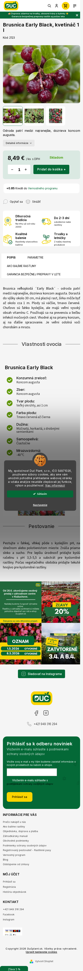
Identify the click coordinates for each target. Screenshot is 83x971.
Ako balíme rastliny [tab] (21, 266)
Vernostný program (14, 855)
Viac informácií (55, 485)
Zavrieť (48, 200)
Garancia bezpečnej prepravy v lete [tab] (34, 274)
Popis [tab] (11, 257)
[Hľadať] (50, 6)
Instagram (45, 713)
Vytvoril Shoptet (44, 961)
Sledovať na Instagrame (45, 674)
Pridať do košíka (50, 169)
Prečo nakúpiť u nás (14, 822)
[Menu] (74, 5)
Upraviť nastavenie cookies (41, 952)
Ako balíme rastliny (14, 826)
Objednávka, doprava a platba (20, 831)
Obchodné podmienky (16, 840)
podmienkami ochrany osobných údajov (30, 783)
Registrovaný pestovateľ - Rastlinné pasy (27, 850)
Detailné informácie (17, 143)
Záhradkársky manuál (15, 836)
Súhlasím (42, 494)
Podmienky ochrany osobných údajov (25, 845)
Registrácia (9, 886)
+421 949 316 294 (45, 724)
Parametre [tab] (35, 257)
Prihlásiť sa (19, 796)
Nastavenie (40, 505)
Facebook (36, 713)
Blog (5, 859)
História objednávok (14, 891)
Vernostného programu (43, 188)
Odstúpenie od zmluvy (16, 864)
